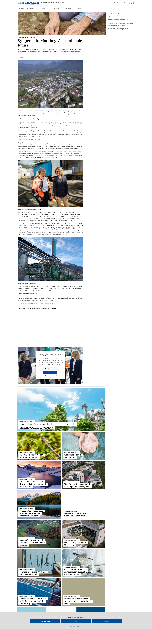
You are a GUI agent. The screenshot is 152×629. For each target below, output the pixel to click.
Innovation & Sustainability (26, 8)
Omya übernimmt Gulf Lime (115, 16)
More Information (50, 368)
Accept (50, 373)
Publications (82, 8)
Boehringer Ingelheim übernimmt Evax (118, 19)
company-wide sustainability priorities (43, 304)
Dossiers (43, 8)
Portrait (68, 8)
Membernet (109, 3)
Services (56, 8)
